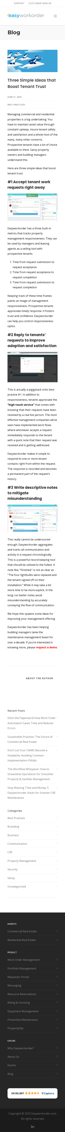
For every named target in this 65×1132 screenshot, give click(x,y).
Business (13, 835)
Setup (11, 878)
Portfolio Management (22, 968)
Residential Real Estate (22, 940)
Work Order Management (24, 960)
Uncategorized (17, 886)
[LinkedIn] (32, 1126)
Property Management (22, 861)
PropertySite (15, 1028)
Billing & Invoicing (19, 1002)
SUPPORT (19, 3)
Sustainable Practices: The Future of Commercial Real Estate (30, 739)
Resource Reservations (22, 994)
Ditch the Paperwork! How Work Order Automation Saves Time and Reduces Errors (32, 723)
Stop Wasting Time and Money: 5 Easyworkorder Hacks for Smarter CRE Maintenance (32, 793)
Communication (17, 844)
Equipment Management (23, 1011)
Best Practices (16, 104)
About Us (13, 1057)
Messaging (14, 985)
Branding (13, 826)
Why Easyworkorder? (21, 1048)
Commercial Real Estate (22, 931)
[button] (33, 1093)
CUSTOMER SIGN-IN (39, 3)
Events (12, 1065)
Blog (10, 1074)
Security (13, 869)
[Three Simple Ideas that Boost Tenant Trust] (33, 61)
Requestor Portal (18, 977)
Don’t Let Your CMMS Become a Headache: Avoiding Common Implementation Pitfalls (27, 755)
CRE (10, 852)
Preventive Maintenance (23, 1020)
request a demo (46, 647)
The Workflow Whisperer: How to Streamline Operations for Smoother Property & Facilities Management (31, 774)
